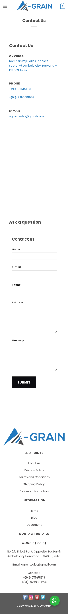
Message (18, 340)
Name (16, 249)
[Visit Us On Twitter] (43, 597)
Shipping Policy (34, 484)
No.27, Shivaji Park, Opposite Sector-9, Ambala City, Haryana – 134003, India (33, 65)
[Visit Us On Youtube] (37, 597)
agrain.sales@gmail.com (26, 116)
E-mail (16, 267)
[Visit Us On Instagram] (31, 597)
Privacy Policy (34, 470)
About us (34, 463)
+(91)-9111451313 (20, 89)
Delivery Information (34, 491)
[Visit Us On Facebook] (25, 597)
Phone (16, 285)
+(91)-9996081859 (21, 97)
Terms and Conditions (34, 477)
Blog (34, 518)
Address (17, 302)
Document (34, 525)
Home (34, 511)
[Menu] (5, 6)
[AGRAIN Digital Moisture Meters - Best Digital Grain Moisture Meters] (34, 6)
